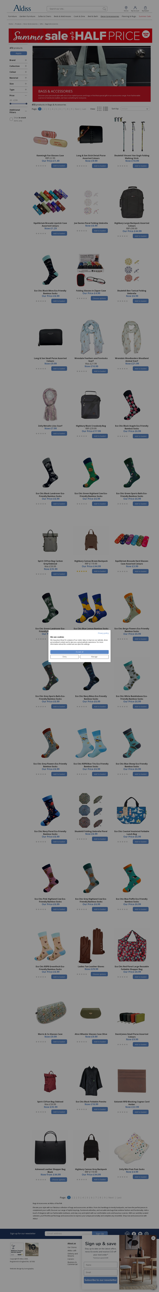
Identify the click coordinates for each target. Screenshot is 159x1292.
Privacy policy (103, 633)
